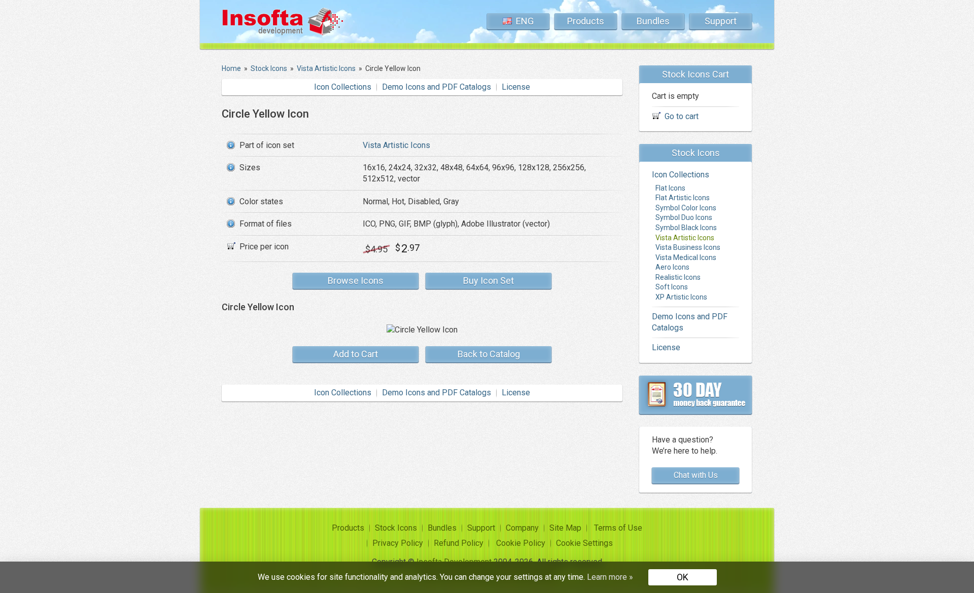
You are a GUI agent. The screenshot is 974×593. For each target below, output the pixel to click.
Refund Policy (458, 543)
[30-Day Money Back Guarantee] (695, 395)
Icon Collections (342, 87)
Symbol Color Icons (685, 208)
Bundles (653, 21)
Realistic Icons (678, 277)
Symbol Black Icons (686, 228)
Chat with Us (696, 475)
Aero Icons (672, 267)
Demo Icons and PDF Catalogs (436, 87)
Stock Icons (396, 528)
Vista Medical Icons (685, 257)
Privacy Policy (397, 543)
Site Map (565, 528)
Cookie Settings (584, 543)
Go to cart (682, 116)
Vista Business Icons (687, 247)
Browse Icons (356, 280)
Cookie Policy (520, 543)
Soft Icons (671, 287)
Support (721, 21)
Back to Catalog (489, 354)
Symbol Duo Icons (683, 217)
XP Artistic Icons (681, 297)
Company (522, 528)
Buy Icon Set (488, 280)
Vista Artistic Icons (396, 145)
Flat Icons (670, 188)
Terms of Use (618, 528)
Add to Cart (355, 354)
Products (585, 21)
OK (682, 577)
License (516, 87)
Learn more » (610, 577)
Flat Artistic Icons (682, 198)
